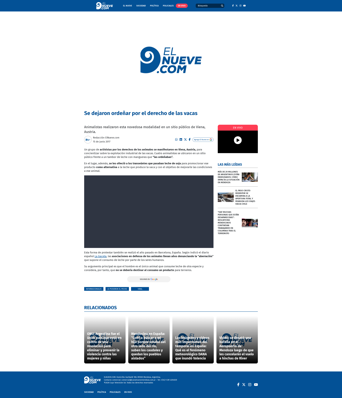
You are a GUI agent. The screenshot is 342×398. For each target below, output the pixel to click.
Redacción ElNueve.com (106, 137)
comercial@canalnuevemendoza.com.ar (138, 380)
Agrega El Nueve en (201, 140)
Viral (140, 289)
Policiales (168, 5)
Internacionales (94, 289)
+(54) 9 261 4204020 (169, 380)
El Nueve (127, 5)
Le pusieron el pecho (117, 289)
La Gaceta (100, 256)
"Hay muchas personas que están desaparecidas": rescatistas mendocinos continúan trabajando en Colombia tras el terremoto (228, 223)
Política (154, 5)
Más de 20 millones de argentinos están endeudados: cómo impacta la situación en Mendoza (229, 177)
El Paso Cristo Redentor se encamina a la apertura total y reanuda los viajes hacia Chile (245, 197)
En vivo (182, 5)
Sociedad (141, 5)
